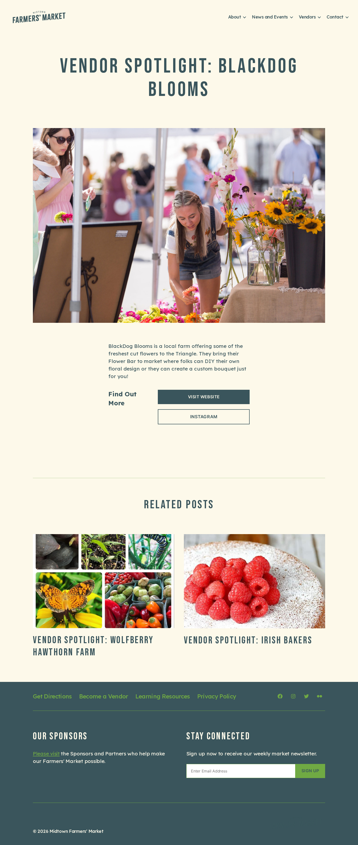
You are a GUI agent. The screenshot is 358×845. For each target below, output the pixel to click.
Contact (335, 17)
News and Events (270, 17)
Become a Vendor (103, 696)
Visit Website (204, 396)
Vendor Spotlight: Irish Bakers (248, 640)
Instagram (203, 416)
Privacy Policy (216, 696)
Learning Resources (162, 696)
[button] (310, 771)
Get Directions (52, 696)
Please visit (46, 753)
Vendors (307, 17)
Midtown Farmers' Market (76, 831)
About (234, 17)
